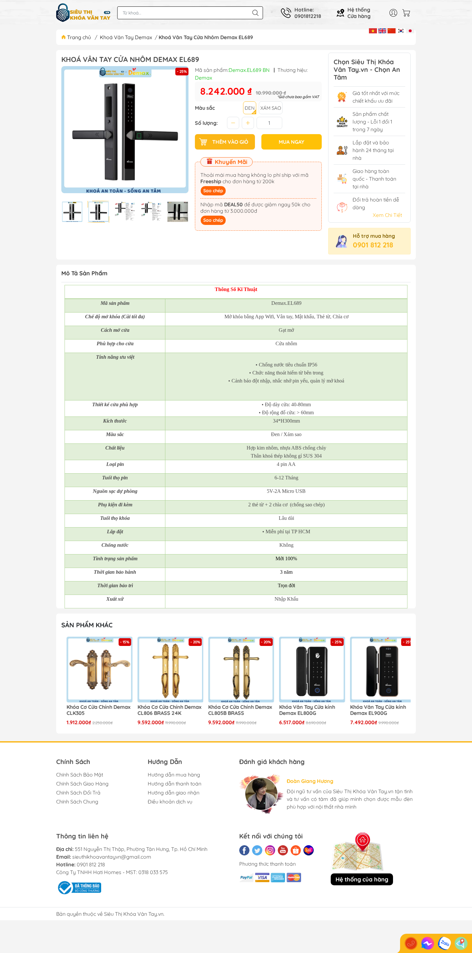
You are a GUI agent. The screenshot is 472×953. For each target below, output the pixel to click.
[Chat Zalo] (444, 943)
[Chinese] (392, 30)
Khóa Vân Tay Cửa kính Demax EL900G (372, 710)
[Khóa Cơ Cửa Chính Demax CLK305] (94, 670)
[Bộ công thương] (78, 887)
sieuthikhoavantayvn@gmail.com (111, 857)
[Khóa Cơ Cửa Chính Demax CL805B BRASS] (236, 670)
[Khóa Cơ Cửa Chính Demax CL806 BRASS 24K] (165, 670)
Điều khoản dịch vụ (170, 801)
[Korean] (401, 30)
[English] (382, 30)
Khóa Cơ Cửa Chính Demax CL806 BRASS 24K (164, 710)
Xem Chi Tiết (387, 215)
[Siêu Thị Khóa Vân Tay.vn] (83, 13)
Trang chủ (79, 37)
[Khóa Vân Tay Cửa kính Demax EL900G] (378, 670)
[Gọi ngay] (411, 943)
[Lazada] (308, 850)
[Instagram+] (270, 850)
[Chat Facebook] (428, 943)
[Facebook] (244, 850)
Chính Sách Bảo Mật (79, 774)
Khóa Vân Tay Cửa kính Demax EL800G (302, 710)
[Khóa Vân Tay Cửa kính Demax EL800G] (307, 670)
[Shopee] (296, 850)
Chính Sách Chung (77, 801)
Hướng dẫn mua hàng (174, 774)
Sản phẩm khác (87, 625)
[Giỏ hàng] (408, 12)
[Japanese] (410, 30)
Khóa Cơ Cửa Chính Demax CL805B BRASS (235, 710)
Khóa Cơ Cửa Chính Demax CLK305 (93, 710)
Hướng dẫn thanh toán (174, 783)
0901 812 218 (373, 244)
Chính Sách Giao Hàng (82, 783)
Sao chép (213, 190)
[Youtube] (283, 850)
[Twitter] (257, 850)
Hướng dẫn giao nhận (173, 792)
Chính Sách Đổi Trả (78, 792)
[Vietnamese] (373, 30)
